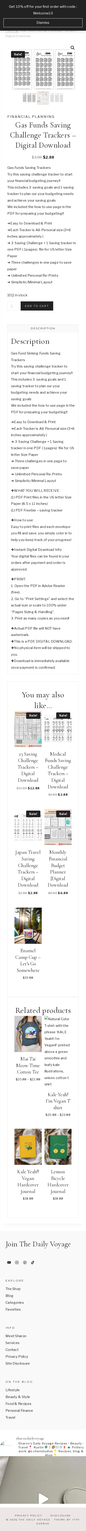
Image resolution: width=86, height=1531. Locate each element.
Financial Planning (31, 117)
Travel (10, 1417)
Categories (15, 1303)
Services (12, 1343)
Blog (9, 1296)
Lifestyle (13, 1390)
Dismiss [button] (42, 23)
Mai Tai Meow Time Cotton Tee (28, 1065)
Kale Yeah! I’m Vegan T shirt (58, 1101)
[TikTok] (32, 1262)
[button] (73, 48)
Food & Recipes (18, 1404)
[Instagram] (17, 1262)
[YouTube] (9, 1262)
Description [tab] (43, 328)
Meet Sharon (16, 1336)
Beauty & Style (18, 1397)
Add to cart (37, 306)
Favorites (13, 1309)
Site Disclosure (18, 1363)
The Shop (13, 1289)
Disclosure (60, 1515)
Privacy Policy (17, 1357)
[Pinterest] (24, 1262)
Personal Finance (19, 1411)
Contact (12, 1350)
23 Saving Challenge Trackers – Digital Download (28, 767)
